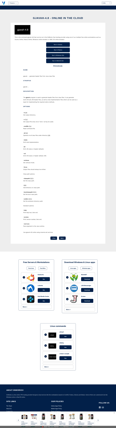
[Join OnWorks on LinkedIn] (100, 407)
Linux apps (73, 268)
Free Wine (42, 268)
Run (44, 279)
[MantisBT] (74, 277)
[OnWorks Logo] (3, 3)
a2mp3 (61, 332)
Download (87, 279)
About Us (9, 408)
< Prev (53, 238)
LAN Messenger (86, 285)
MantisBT (84, 274)
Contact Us (9, 411)
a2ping (61, 343)
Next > (62, 238)
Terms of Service (55, 411)
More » (25, 307)
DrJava (83, 296)
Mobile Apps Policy (56, 408)
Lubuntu (40, 285)
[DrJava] (74, 299)
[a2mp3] (53, 335)
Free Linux (31, 268)
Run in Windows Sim (58, 55)
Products (12, 3)
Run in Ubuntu (58, 44)
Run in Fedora (58, 50)
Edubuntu (41, 274)
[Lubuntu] (31, 288)
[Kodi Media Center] (31, 299)
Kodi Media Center (43, 296)
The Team (9, 406)
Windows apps (86, 268)
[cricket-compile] (53, 356)
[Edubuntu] (31, 277)
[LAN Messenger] (74, 288)
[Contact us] (103, 407)
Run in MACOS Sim (58, 61)
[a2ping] (53, 346)
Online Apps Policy (56, 406)
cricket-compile (64, 353)
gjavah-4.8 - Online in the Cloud (58, 18)
